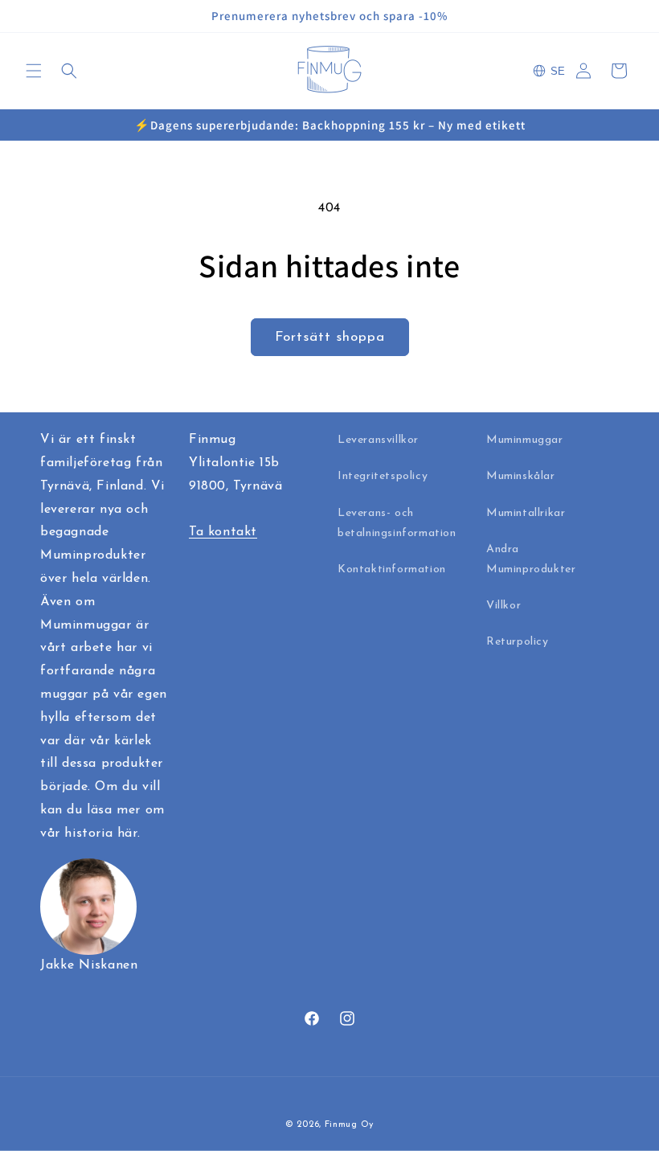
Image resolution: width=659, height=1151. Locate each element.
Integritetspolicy (383, 476)
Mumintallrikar (525, 513)
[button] (33, 70)
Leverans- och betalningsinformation (397, 523)
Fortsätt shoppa (330, 337)
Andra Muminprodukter (530, 559)
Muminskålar (520, 476)
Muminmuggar (524, 440)
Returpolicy (517, 642)
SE (558, 71)
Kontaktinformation (392, 569)
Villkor (503, 606)
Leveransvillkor (378, 440)
